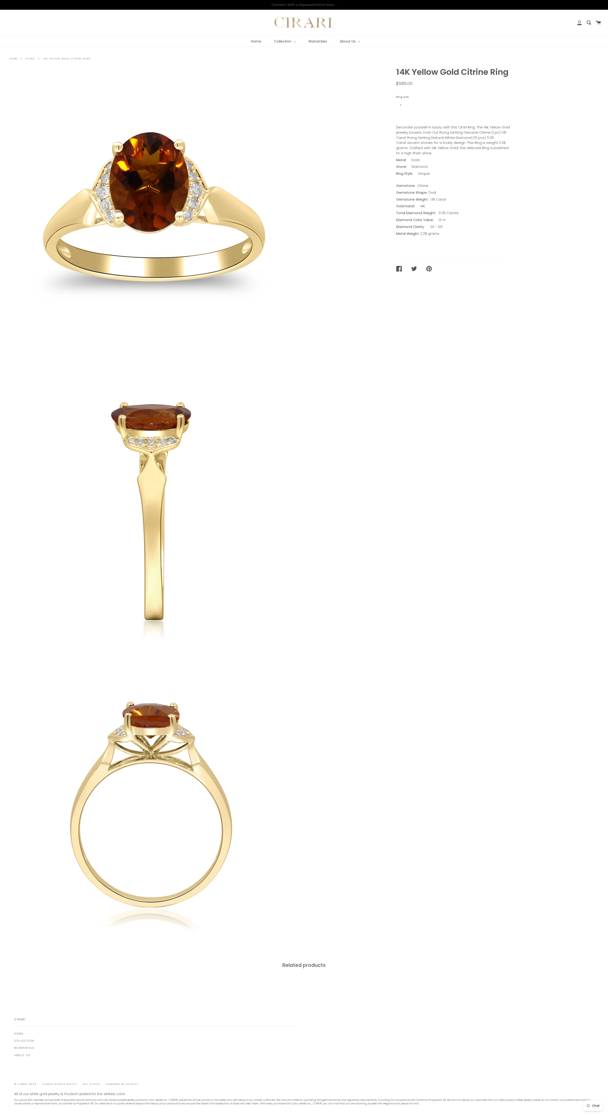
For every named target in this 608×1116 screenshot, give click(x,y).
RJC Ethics (91, 1084)
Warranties (317, 41)
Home (256, 41)
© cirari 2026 (25, 1084)
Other (30, 58)
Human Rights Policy (60, 1084)
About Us (348, 41)
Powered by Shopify (122, 1084)
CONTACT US (410, 115)
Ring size (402, 97)
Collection (283, 41)
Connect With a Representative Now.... (304, 4)
